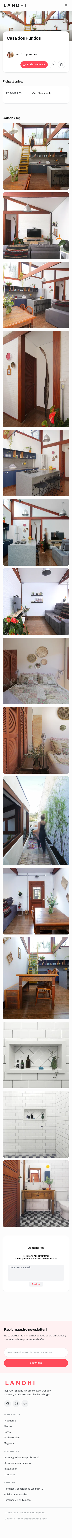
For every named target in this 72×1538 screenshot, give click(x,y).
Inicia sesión (10, 1469)
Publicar (36, 1284)
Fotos (7, 1432)
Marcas (8, 1426)
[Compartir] (52, 64)
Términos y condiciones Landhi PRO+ (24, 1488)
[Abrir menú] (66, 5)
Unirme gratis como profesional (21, 1457)
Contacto (9, 1474)
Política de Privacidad (15, 1494)
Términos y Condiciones (17, 1500)
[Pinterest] (24, 1403)
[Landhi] (20, 1383)
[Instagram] (16, 1403)
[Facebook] (7, 1403)
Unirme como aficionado (17, 1463)
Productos (10, 1420)
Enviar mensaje (36, 64)
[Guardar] (61, 64)
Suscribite (36, 1362)
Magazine (9, 1443)
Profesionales (12, 1437)
